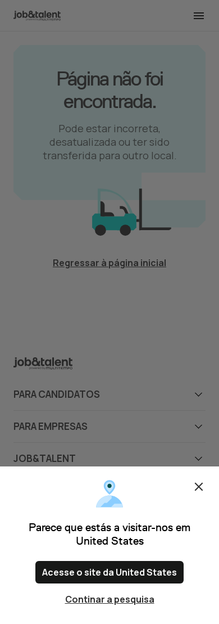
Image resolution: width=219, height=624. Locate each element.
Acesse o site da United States (109, 572)
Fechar (199, 486)
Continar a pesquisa (109, 599)
